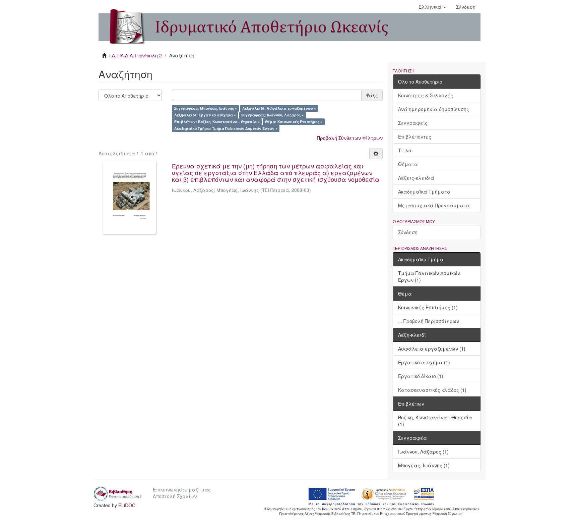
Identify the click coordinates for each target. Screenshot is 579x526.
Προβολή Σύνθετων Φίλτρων (350, 138)
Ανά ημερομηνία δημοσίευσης (433, 109)
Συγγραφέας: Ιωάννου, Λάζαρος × (272, 114)
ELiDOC (126, 505)
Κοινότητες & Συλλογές (425, 95)
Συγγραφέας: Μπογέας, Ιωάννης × (205, 108)
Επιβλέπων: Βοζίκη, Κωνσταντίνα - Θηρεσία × (217, 121)
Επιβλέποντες (414, 136)
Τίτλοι (405, 150)
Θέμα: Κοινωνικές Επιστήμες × (293, 121)
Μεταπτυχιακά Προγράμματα (434, 205)
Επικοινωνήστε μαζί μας (182, 489)
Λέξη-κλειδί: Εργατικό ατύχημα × (205, 114)
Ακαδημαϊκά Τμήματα (424, 191)
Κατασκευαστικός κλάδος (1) (432, 389)
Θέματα (408, 164)
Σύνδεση (407, 232)
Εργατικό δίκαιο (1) (420, 376)
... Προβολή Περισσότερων (428, 321)
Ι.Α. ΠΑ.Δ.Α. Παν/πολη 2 (135, 55)
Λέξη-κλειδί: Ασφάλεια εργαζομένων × (279, 108)
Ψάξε (372, 95)
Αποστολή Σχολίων (175, 496)
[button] (432, 6)
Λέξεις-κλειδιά (416, 177)
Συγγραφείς (413, 122)
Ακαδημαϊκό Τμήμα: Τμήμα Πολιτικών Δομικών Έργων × (225, 128)
